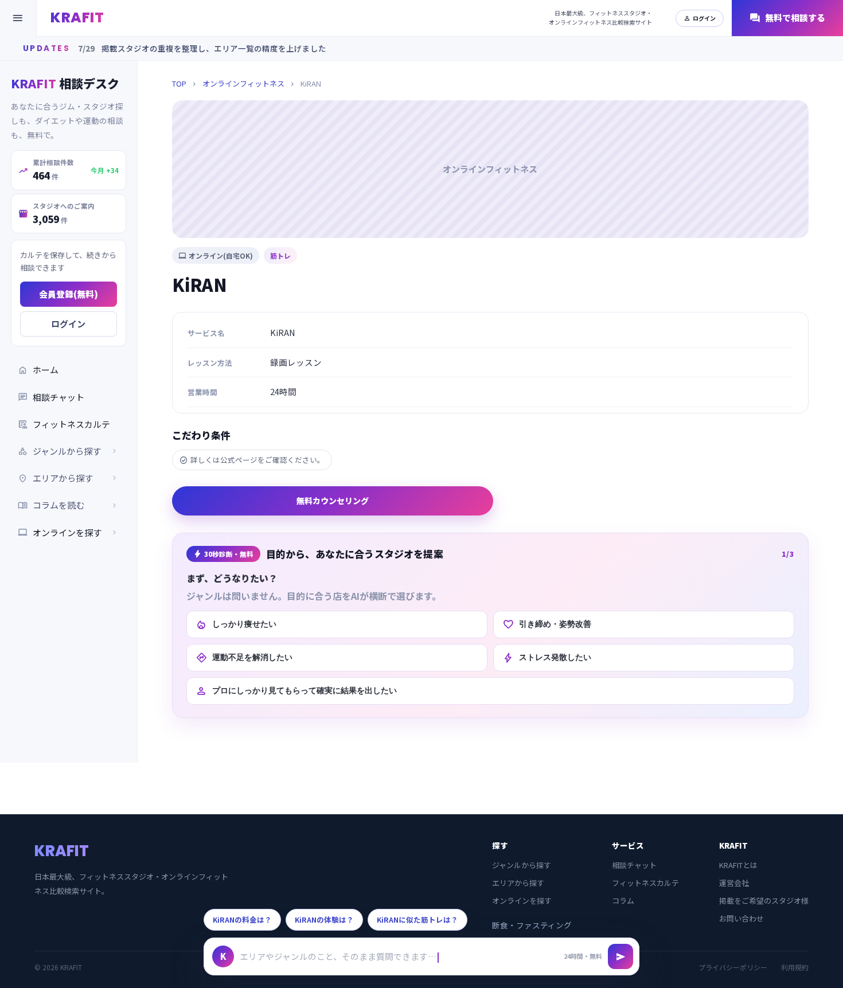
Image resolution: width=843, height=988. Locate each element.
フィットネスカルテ (64, 424)
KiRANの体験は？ (324, 919)
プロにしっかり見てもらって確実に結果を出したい (296, 691)
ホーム (38, 370)
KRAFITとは (738, 865)
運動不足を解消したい (244, 658)
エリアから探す (518, 882)
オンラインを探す (68, 532)
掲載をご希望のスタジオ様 (764, 900)
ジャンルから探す (521, 865)
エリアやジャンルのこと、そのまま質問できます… (338, 956)
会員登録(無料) (68, 294)
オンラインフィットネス (243, 83)
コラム (623, 900)
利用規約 (795, 967)
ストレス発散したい (546, 658)
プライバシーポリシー (732, 967)
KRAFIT (77, 17)
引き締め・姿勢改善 (546, 624)
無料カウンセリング (332, 500)
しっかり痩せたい (236, 624)
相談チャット (51, 397)
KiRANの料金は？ (242, 919)
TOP (179, 83)
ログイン (700, 18)
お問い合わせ (741, 918)
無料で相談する (787, 18)
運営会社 (734, 882)
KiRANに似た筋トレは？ (417, 919)
